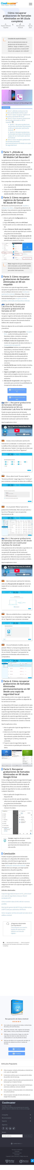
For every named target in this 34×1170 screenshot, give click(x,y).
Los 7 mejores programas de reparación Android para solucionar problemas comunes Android (18, 1086)
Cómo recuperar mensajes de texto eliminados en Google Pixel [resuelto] (17, 1095)
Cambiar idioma (17, 1143)
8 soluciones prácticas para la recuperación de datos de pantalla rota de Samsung (18, 1076)
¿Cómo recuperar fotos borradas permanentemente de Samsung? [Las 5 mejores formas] (18, 1081)
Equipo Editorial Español (6, 26)
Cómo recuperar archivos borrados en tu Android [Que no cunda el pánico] (18, 1091)
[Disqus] (18, 972)
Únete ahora (27, 1136)
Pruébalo (18, 1049)
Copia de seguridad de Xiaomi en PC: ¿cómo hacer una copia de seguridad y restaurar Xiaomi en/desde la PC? (16, 896)
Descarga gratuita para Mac (18, 398)
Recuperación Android (20, 26)
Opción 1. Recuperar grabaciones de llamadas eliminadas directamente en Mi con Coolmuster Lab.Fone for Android (19, 127)
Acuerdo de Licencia (17, 1153)
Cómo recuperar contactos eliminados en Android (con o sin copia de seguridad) (18, 1071)
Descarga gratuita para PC (18, 391)
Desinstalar (17, 1154)
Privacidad (17, 1151)
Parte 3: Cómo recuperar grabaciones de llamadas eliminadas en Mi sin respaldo (18, 120)
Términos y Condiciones (17, 1149)
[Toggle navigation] (30, 4)
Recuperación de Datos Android (16, 1019)
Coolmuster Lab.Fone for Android (15, 865)
